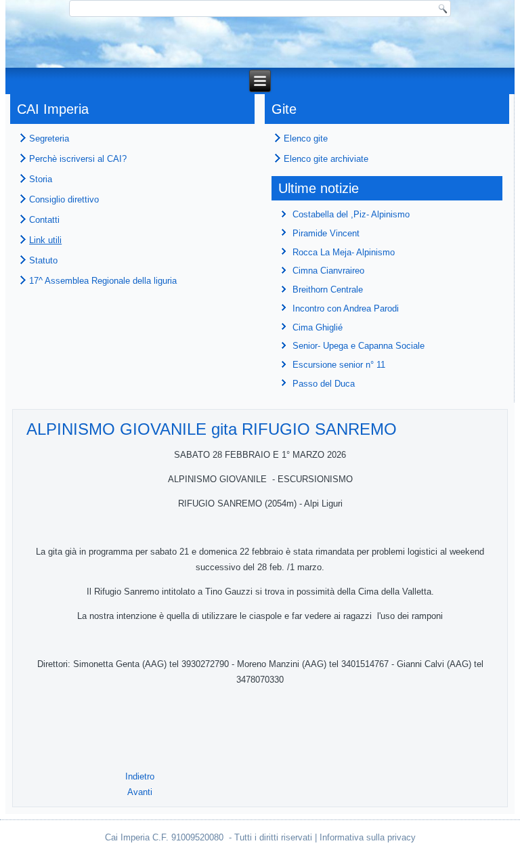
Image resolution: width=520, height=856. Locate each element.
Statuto (43, 260)
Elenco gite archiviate (326, 159)
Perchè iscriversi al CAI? (78, 159)
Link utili (45, 240)
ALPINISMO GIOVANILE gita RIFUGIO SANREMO (211, 429)
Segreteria (49, 138)
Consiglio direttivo (64, 199)
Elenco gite (306, 138)
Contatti (44, 220)
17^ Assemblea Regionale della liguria (103, 281)
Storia (40, 179)
